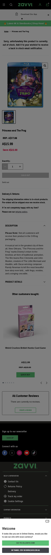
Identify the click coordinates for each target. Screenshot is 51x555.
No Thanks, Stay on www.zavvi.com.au (25, 550)
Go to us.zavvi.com (25, 543)
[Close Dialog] (47, 521)
